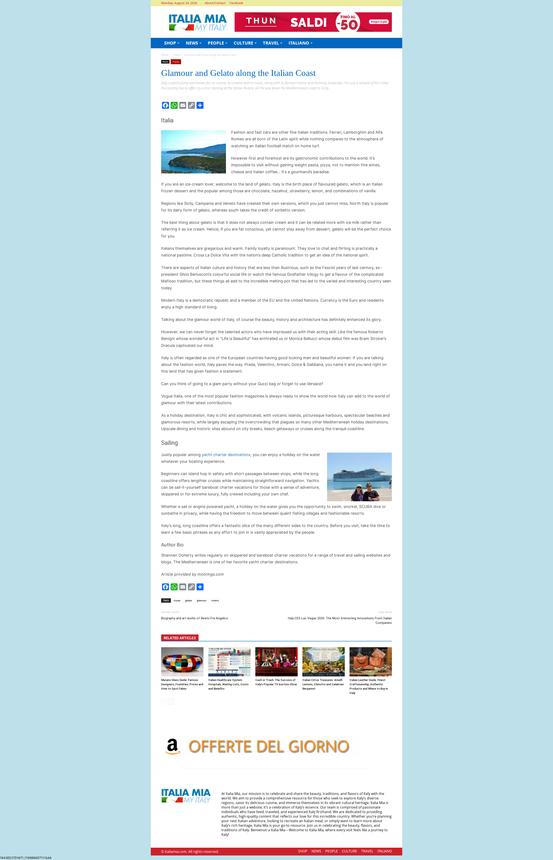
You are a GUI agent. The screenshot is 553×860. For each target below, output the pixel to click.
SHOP (170, 43)
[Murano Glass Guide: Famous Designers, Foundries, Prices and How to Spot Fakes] (182, 661)
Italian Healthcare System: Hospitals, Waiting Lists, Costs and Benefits (228, 684)
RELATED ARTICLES (180, 638)
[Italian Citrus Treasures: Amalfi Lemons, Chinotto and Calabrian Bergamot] (323, 661)
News (165, 61)
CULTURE (243, 43)
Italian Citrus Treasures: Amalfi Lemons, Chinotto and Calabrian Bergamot (323, 684)
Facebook (236, 3)
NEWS (192, 43)
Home (164, 55)
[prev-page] (164, 701)
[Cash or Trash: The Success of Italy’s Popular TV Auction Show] (276, 661)
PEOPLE (216, 43)
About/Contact (215, 3)
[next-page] (170, 701)
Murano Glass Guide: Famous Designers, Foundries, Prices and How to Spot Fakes (182, 684)
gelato (188, 600)
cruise (177, 600)
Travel (176, 55)
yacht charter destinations (226, 454)
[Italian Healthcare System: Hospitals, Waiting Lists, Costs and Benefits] (229, 661)
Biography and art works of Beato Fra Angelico (194, 618)
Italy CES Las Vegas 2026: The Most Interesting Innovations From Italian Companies (340, 620)
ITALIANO (299, 43)
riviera (215, 600)
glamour (202, 600)
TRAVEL (271, 43)
